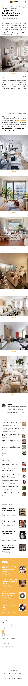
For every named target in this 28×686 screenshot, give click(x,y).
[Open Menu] (2, 2)
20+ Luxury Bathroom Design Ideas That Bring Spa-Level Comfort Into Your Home (11, 447)
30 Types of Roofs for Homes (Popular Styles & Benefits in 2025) (11, 423)
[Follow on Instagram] (14, 670)
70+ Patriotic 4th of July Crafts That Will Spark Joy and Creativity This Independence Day (11, 494)
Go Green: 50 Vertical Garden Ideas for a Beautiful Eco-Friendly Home (10, 487)
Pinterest (14, 73)
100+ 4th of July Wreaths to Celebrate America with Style (10, 481)
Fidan (4, 514)
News (8, 6)
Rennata (4, 18)
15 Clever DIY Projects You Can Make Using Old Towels (11, 452)
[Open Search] (25, 2)
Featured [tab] (5, 562)
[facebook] (7, 415)
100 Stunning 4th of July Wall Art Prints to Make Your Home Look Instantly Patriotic (11, 463)
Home (3, 6)
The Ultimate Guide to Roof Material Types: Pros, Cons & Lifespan (11, 429)
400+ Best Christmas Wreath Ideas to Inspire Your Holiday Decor (11, 475)
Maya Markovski (6, 551)
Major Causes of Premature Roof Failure (10, 440)
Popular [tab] (10, 562)
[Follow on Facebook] (11, 670)
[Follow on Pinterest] (16, 670)
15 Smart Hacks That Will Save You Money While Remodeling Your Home (11, 435)
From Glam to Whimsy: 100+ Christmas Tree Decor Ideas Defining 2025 (11, 469)
